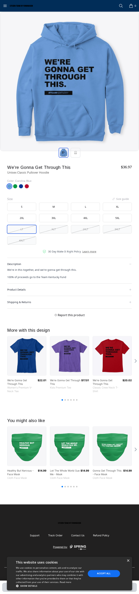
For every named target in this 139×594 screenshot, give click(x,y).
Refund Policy (101, 535)
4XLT (22, 240)
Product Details (16, 289)
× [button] (128, 560)
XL (117, 206)
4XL (85, 218)
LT (21, 229)
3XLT (117, 229)
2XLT (85, 229)
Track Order (55, 535)
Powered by (60, 546)
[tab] (63, 152)
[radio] (21, 207)
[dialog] (69, 573)
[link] (26, 355)
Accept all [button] (104, 573)
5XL (117, 218)
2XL (22, 218)
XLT (54, 229)
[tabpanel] (69, 81)
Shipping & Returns (19, 302)
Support (34, 535)
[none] (120, 199)
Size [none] (10, 199)
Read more (65, 582)
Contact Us (77, 535)
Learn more (89, 251)
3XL (54, 218)
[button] (50, 586)
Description (14, 264)
